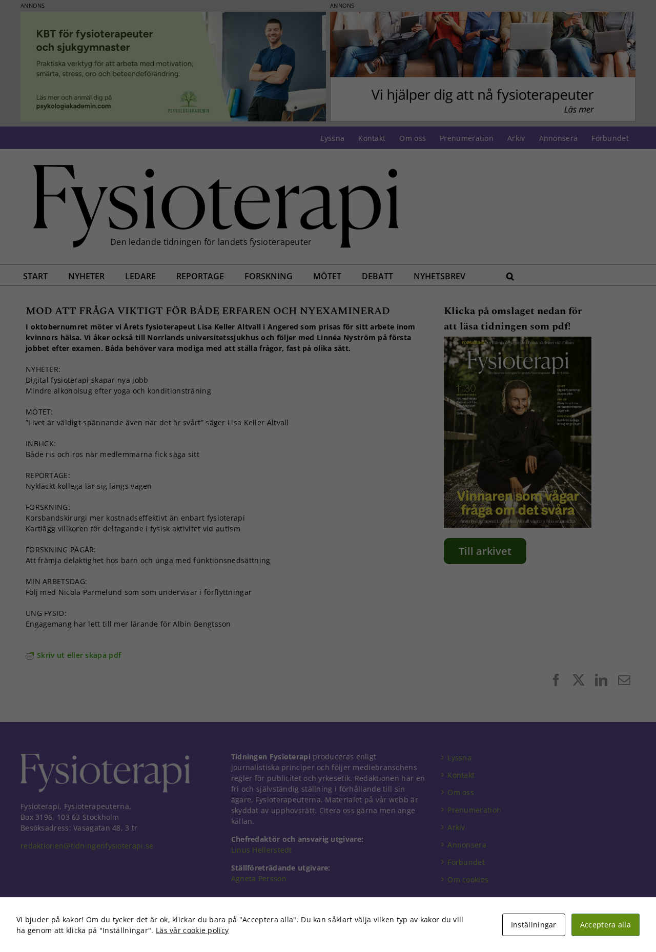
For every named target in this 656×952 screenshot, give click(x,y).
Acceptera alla (605, 924)
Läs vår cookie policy (192, 930)
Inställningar (534, 924)
